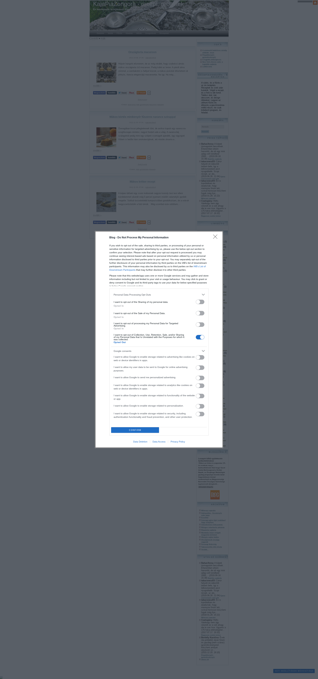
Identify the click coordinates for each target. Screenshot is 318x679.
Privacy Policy (178, 441)
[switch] (200, 302)
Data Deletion (140, 441)
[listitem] (159, 294)
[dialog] (159, 339)
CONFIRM (135, 430)
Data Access (159, 441)
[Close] (216, 238)
